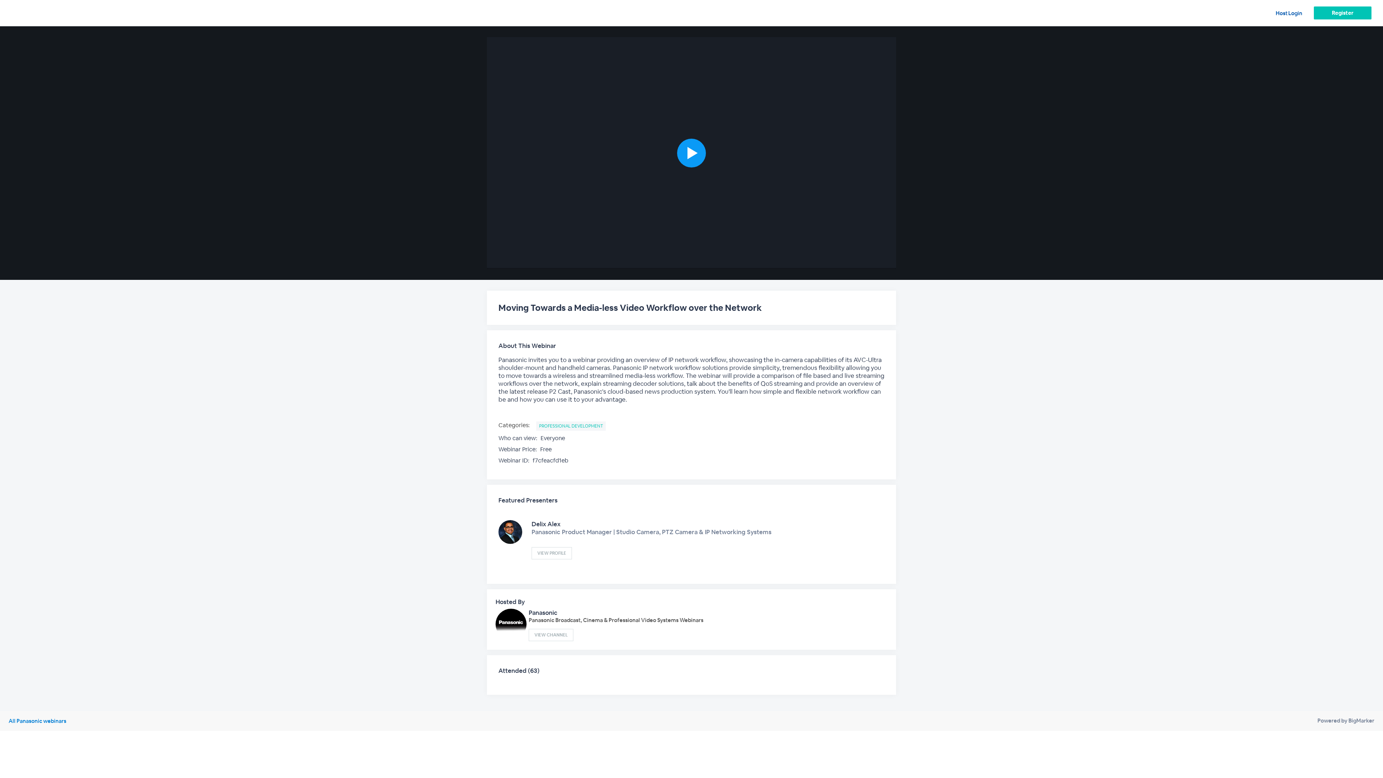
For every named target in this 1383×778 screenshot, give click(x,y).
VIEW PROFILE (551, 553)
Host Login (1289, 13)
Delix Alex (546, 524)
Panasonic (543, 613)
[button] (691, 153)
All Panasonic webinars (37, 720)
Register (1342, 12)
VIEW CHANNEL (551, 635)
